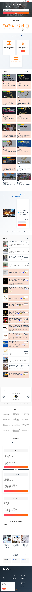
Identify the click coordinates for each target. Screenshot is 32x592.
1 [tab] (4, 403)
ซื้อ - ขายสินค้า (26, 242)
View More (27, 71)
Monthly (14, 442)
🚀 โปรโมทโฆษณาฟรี (22, 222)
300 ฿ (5, 129)
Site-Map (22, 586)
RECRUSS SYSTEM (8, 590)
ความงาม (26, 279)
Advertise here (23, 577)
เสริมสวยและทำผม (5, 84)
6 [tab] (10, 403)
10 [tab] (15, 403)
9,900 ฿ (19, 146)
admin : (3, 182)
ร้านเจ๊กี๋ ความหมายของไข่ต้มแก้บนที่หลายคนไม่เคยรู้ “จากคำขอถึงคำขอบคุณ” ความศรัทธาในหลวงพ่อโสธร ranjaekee (23, 185)
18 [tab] (24, 403)
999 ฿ (5, 80)
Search (16, 13)
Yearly (19, 442)
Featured (5, 75)
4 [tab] (8, 403)
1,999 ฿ (19, 96)
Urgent (8, 75)
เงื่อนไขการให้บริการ (23, 582)
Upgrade (16, 491)
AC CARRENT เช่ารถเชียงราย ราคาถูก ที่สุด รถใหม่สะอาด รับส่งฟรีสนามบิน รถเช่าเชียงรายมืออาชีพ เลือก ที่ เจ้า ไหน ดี (9, 185)
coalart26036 (12, 259)
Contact (13, 582)
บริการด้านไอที (4, 166)
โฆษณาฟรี (23, 50)
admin (11, 360)
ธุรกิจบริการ (26, 256)
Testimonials (14, 578)
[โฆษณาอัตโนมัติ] (25, 1)
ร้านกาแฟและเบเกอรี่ (5, 150)
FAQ (12, 579)
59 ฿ (4, 146)
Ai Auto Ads (4, 581)
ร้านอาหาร (26, 334)
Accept (4, 588)
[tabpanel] (16, 394)
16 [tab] (22, 403)
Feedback (13, 581)
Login (3, 577)
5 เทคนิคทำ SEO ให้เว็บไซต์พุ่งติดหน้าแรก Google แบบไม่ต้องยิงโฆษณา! (6, 546)
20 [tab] (27, 403)
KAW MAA (16, 589)
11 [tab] (16, 403)
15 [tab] (21, 403)
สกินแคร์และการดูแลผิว (5, 133)
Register (4, 578)
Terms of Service (23, 583)
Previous (4, 397)
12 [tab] (17, 403)
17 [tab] (23, 403)
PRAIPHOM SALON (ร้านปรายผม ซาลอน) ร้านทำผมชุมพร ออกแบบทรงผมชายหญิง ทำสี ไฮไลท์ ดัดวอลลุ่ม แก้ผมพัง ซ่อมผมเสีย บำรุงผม (24, 136)
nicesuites (11, 244)
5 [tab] (9, 403)
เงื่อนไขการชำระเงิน (23, 581)
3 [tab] (7, 403)
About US (22, 578)
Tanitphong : (4, 83)
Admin (16, 559)
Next (28, 397)
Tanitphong (12, 283)
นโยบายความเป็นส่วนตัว (24, 579)
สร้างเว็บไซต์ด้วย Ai (22, 224)
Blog (12, 577)
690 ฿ (5, 179)
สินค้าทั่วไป (19, 183)
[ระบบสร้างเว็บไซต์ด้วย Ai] (28, 1)
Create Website (5, 579)
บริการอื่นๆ (19, 100)
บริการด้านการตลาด (20, 150)
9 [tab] (14, 403)
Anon (7, 559)
